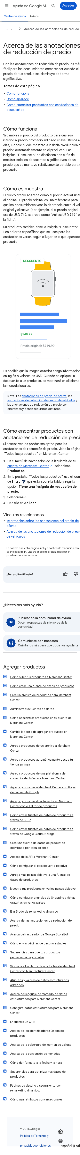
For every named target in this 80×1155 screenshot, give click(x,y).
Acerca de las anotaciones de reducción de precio (41, 923)
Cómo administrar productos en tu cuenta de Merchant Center (41, 720)
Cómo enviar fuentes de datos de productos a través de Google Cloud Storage (41, 831)
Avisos (34, 16)
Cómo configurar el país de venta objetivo (38, 866)
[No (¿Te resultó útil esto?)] (76, 574)
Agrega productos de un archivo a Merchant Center (40, 748)
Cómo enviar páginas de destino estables (38, 943)
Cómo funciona (18, 94)
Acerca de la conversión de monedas (35, 1054)
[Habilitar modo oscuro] (60, 1132)
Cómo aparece (18, 99)
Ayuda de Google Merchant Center (31, 6)
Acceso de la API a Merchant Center (34, 857)
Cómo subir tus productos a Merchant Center (41, 677)
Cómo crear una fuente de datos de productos (42, 686)
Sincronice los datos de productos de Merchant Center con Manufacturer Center (42, 968)
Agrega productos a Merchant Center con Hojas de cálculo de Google (42, 790)
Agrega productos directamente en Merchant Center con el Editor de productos (41, 803)
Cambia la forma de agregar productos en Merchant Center (38, 734)
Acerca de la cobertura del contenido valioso (40, 1045)
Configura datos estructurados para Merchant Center (41, 1010)
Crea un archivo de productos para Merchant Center (40, 697)
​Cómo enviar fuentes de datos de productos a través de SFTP (41, 817)
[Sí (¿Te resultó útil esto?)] (65, 574)
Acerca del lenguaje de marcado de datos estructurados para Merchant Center (38, 996)
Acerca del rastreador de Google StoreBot (39, 934)
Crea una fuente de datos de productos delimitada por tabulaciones (37, 845)
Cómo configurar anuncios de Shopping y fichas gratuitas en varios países (42, 900)
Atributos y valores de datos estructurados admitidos (39, 982)
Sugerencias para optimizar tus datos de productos (38, 1074)
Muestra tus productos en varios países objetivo (43, 889)
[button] (6, 6)
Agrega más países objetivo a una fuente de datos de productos (40, 877)
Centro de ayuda (15, 16)
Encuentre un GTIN (22, 1022)
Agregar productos (24, 667)
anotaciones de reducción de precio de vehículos (41, 400)
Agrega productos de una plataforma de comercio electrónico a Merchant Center (37, 776)
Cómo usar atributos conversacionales (36, 1099)
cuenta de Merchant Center (28, 466)
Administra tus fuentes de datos (32, 709)
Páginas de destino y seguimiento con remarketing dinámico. (36, 1088)
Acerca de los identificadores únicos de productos (37, 1033)
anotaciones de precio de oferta (44, 396)
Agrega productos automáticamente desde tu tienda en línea (41, 762)
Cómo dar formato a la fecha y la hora (36, 1063)
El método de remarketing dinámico (34, 911)
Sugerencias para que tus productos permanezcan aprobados (35, 955)
